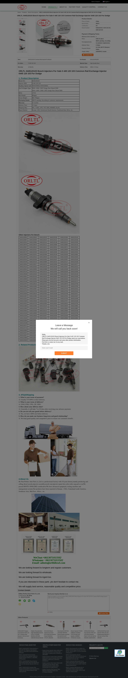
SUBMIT (64, 353)
